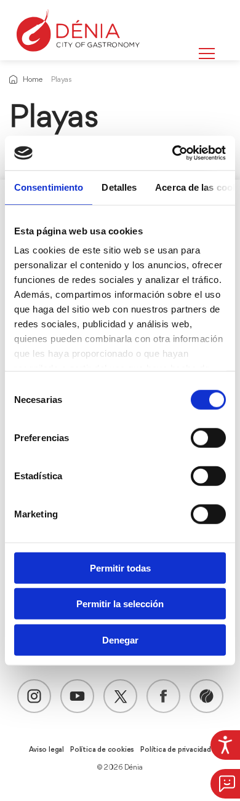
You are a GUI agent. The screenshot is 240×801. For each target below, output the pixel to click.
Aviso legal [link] (46, 750)
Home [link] (32, 80)
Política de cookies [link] (102, 750)
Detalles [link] (119, 186)
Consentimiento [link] (48, 186)
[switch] (208, 437)
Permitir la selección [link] (120, 604)
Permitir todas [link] (120, 567)
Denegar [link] (120, 639)
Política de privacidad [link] (175, 750)
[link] (225, 745)
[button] (225, 784)
